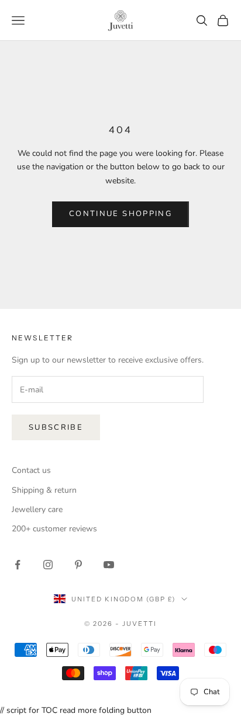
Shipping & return (44, 490)
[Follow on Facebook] (17, 564)
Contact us (31, 470)
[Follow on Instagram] (48, 564)
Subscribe (56, 427)
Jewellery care (37, 509)
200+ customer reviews (54, 528)
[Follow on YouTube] (109, 564)
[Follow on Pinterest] (78, 564)
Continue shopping (120, 213)
